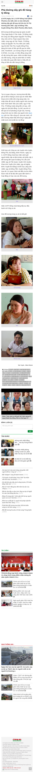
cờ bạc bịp (16, 369)
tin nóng (21, 383)
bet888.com (11, 380)
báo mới (26, 383)
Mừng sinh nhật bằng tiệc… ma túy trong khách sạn (24, 442)
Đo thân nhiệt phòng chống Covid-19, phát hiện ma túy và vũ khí (22, 452)
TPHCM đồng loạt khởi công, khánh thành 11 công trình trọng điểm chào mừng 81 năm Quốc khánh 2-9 (17, 575)
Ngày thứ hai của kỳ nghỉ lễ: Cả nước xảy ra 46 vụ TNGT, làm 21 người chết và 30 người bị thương (16, 669)
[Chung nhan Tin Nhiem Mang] (10, 769)
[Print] (31, 16)
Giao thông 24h (7, 644)
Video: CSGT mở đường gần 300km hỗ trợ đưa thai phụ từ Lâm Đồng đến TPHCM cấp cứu (22, 678)
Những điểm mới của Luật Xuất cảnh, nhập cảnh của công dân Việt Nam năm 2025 (22, 593)
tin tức (13, 385)
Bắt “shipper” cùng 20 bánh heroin (12, 474)
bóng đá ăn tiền (24, 376)
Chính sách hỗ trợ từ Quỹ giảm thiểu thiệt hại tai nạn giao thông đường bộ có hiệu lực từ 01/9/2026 (22, 584)
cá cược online (14, 378)
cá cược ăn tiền (16, 376)
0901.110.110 (17, 767)
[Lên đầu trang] (30, 768)
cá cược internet (23, 378)
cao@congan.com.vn (11, 763)
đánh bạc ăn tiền (17, 371)
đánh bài (8, 373)
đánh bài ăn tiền (15, 373)
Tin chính (5, 550)
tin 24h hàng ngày (26, 385)
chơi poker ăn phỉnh (24, 381)
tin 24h (9, 385)
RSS (31, 5)
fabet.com (21, 380)
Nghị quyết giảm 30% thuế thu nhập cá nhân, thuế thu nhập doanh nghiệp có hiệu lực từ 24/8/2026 (23, 603)
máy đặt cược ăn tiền (22, 374)
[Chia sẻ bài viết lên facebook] (28, 16)
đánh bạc (11, 369)
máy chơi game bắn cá (10, 374)
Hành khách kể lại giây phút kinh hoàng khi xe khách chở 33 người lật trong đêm (22, 696)
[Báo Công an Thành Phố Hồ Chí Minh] (19, 1)
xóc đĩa (24, 371)
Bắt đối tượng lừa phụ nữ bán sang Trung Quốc (17, 510)
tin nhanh (18, 385)
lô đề (6, 371)
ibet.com (4, 380)
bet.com (16, 380)
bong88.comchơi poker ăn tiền (10, 381)
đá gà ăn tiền (7, 376)
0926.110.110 (10, 767)
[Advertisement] (17, 532)
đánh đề (10, 371)
